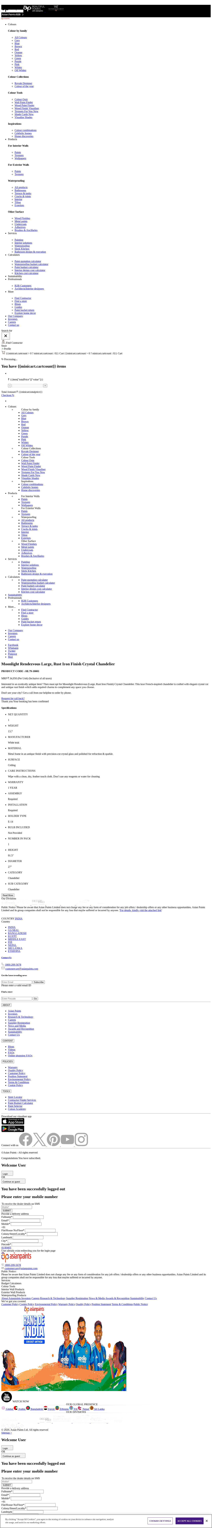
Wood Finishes (22, 218)
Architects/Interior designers (29, 288)
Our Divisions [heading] (8, 898)
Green (18, 58)
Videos (11, 1049)
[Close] (5, 336)
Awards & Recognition (117, 1298)
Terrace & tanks (23, 193)
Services (12, 559)
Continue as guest (12, 1181)
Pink (17, 64)
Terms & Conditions (18, 1082)
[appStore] (12, 1123)
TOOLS (6, 1091)
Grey (17, 40)
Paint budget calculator (26, 267)
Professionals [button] (15, 279)
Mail (10, 656)
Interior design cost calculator (30, 270)
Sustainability (15, 594)
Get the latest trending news (14, 975)
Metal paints (21, 221)
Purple (18, 61)
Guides (18, 307)
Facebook (13, 645)
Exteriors (19, 205)
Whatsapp (13, 648)
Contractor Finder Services (22, 1100)
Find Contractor (23, 298)
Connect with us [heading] (9, 1145)
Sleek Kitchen (22, 248)
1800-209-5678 (13, 964)
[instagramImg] (81, 1145)
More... (12, 606)
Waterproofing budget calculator (31, 264)
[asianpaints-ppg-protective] (83, 904)
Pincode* (6, 1244)
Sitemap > (6, 1432)
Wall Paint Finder (24, 102)
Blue (17, 43)
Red (17, 49)
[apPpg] (99, 1422)
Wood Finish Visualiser (27, 108)
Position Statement (17, 1076)
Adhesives (20, 227)
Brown (18, 46)
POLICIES (8, 1061)
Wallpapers (20, 158)
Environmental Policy (19, 1079)
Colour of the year (24, 86)
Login (5, 1174)
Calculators (14, 576)
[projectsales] (62, 1422)
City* (4, 1240)
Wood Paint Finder (24, 105)
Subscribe (39, 982)
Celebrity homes (23, 133)
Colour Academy (17, 1109)
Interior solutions (23, 242)
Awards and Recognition (21, 1028)
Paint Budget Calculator (20, 1103)
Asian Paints (14, 1010)
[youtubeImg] (68, 1145)
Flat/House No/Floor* (12, 1230)
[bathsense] (23, 904)
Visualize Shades (23, 117)
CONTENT (8, 1041)
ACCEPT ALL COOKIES (189, 1521)
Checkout (7, 395)
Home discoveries (24, 136)
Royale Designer (23, 83)
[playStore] (12, 1131)
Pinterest (12, 654)
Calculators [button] (14, 254)
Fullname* (6, 1217)
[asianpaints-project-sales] (53, 904)
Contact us (13, 325)
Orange (18, 52)
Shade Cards (24, 114)
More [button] (11, 291)
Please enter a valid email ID (16, 985)
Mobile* (5, 1223)
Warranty (13, 1067)
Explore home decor (25, 313)
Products (12, 493)
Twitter (11, 651)
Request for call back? (13, 698)
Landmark (6, 1237)
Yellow (18, 55)
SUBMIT (7, 1210)
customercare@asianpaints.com (21, 968)
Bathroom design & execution (30, 251)
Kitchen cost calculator (26, 273)
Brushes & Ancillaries (26, 230)
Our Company (15, 316)
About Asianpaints (11, 1298)
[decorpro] (46, 1422)
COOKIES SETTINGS (160, 1521)
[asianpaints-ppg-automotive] (68, 904)
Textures (19, 155)
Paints (18, 152)
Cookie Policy (15, 1085)
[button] (106, 348)
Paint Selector (15, 1106)
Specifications (9, 707)
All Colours (21, 37)
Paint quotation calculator (28, 261)
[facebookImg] (26, 1145)
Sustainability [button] (15, 276)
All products (21, 187)
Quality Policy (15, 1070)
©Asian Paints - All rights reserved (19, 1152)
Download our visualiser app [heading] (16, 1116)
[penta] (98, 904)
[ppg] (81, 1422)
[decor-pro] (38, 904)
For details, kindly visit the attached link (140, 910)
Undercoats (20, 224)
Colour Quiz (21, 99)
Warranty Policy (66, 1304)
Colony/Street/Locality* (13, 1233)
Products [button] (12, 139)
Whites (18, 67)
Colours (12, 406)
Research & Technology (20, 1016)
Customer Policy (16, 1073)
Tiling (18, 202)
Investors (12, 319)
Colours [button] (12, 24)
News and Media (17, 1025)
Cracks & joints (23, 196)
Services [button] (12, 233)
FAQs (11, 1052)
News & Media (97, 1298)
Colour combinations (25, 130)
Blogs (18, 304)
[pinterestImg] (54, 1145)
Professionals (15, 597)
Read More (8, 895)
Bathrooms (20, 190)
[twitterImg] (40, 1145)
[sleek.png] (10, 1422)
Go (35, 998)
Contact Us (6, 957)
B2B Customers (23, 285)
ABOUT (6, 1005)
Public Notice (140, 1304)
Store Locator (15, 1097)
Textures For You (26, 111)
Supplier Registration (19, 1022)
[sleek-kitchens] (8, 904)
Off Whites (20, 70)
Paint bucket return (24, 310)
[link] (109, 80)
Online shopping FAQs (20, 1055)
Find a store (21, 301)
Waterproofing (22, 245)
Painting (19, 239)
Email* (5, 1220)
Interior (18, 199)
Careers (12, 322)
